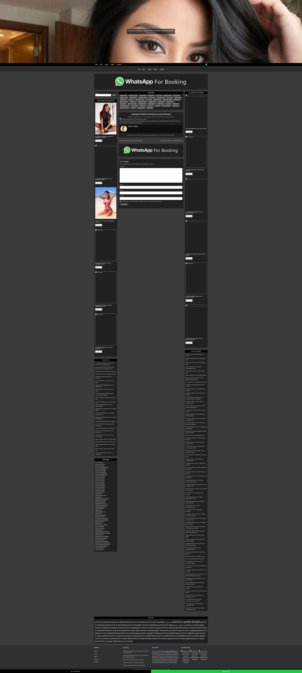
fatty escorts (170, 97)
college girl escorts (142, 97)
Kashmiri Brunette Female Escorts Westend (134, 665)
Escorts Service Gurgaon (101, 538)
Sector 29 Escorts (99, 526)
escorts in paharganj (191, 630)
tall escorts (150, 106)
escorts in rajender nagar (190, 633)
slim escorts (176, 104)
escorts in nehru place (131, 630)
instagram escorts (124, 102)
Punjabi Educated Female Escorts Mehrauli (105, 421)
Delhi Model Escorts (100, 502)
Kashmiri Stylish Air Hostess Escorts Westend (151, 114)
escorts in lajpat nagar (180, 625)
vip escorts (133, 108)
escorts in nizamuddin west (152, 630)
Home (96, 64)
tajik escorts (143, 106)
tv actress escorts (166, 106)
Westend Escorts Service (168, 117)
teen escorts (157, 106)
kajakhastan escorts (142, 102)
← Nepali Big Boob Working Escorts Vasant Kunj (131, 140)
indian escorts (177, 100)
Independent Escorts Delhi (101, 498)
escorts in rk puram (116, 636)
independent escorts (167, 100)
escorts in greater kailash (186, 621)
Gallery (106, 64)
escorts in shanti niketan (196, 636)
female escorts (178, 97)
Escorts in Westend (158, 117)
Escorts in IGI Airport (100, 475)
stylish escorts (134, 106)
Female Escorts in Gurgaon (102, 531)
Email (121, 190)
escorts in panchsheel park (111, 633)
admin (130, 116)
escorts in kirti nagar (165, 625)
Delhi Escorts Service (100, 495)
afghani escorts (123, 95)
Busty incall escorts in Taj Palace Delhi (195, 435)
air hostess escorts (133, 95)
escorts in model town (114, 630)
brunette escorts (168, 95)
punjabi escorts (151, 104)
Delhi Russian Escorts (100, 503)
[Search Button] (206, 64)
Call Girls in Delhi (99, 508)
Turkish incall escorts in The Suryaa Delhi (196, 375)
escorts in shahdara (177, 636)
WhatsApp (227, 671)
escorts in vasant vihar (108, 641)
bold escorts (159, 95)
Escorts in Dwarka (99, 466)
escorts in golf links (169, 622)
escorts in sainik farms (147, 636)
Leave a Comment (147, 116)
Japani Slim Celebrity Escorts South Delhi (105, 402)
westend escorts (170, 135)
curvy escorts (152, 97)
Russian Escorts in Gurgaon (102, 536)
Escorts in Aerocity (100, 464)
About (101, 64)
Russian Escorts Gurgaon (101, 525)
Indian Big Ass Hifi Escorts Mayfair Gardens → (171, 140)
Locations (119, 64)
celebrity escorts (124, 97)
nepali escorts (123, 104)
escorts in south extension (142, 638)
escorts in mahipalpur (131, 628)
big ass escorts (142, 95)
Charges (112, 64)
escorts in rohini (131, 636)
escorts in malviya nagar (150, 628)
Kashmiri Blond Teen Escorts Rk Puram (105, 428)
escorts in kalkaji (149, 625)
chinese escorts (133, 97)
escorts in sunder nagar (162, 638)
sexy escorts (168, 104)
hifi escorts (131, 100)
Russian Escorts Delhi (100, 500)
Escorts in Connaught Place (102, 467)
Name (121, 184)
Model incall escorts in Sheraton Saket (195, 558)
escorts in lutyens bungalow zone (108, 628)
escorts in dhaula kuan (120, 622)
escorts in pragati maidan (150, 633)
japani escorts (133, 102)
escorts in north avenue (172, 630)
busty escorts (176, 95)
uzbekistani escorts (124, 108)
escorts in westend (146, 135)
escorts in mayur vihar (192, 628)
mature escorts (161, 102)
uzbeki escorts (175, 106)
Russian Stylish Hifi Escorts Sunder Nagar (105, 439)
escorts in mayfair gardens (171, 628)
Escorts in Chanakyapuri (101, 474)
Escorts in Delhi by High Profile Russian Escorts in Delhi (151, 30)
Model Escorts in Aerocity (101, 518)
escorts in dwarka (137, 622)
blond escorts (151, 95)
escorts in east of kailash (155, 622)
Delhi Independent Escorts (101, 505)
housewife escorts (157, 100)
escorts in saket (163, 636)
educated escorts (161, 97)
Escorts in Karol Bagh (100, 470)
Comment (122, 166)
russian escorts (160, 104)
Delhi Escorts (98, 493)
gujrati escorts (123, 100)
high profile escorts (140, 100)
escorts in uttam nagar (181, 638)
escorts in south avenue (104, 638)
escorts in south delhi (122, 638)
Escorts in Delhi (99, 462)
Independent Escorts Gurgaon (102, 533)
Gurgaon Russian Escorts (101, 546)
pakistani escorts (142, 104)
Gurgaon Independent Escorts (102, 544)
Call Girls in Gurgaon (100, 485)
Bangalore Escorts (99, 521)
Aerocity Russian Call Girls (101, 520)
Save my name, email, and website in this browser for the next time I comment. (141, 201)
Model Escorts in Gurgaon (101, 541)
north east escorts (132, 104)
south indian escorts (124, 106)
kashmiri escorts (153, 102)
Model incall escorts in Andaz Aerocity (195, 556)
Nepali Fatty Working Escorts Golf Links (105, 441)
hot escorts (149, 100)
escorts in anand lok (103, 622)
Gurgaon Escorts (99, 529)
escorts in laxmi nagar (195, 625)
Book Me (98, 140)
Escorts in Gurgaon (100, 477)
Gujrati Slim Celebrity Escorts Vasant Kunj (105, 371)
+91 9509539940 (76, 671)
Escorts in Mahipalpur (100, 469)
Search (97, 93)
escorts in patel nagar (131, 633)
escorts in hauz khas (117, 625)
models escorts (170, 102)
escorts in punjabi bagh (170, 633)
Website (122, 196)
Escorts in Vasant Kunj (100, 472)
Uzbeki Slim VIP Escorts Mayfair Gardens (105, 374)
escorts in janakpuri (134, 625)
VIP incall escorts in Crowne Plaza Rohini (196, 382)
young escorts (149, 108)
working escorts (141, 108)
